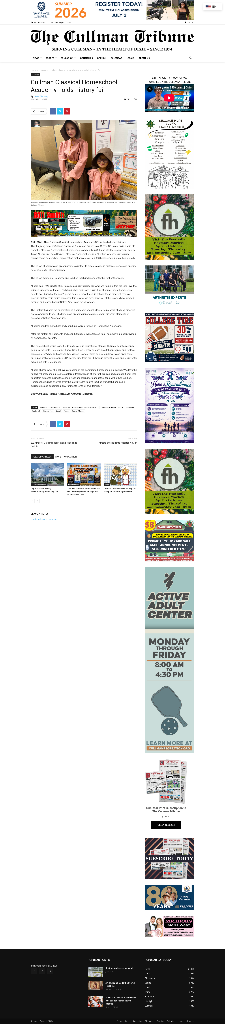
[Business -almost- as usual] (95, 972)
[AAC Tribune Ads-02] (169, 659)
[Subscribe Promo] (169, 858)
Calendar (171, 1021)
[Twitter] (192, 22)
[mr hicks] (169, 926)
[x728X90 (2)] (112, 10)
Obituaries (149, 1021)
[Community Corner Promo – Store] (169, 540)
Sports (127, 1021)
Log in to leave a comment (44, 519)
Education (43, 70)
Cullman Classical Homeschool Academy (80, 407)
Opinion (160, 1021)
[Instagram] (189, 22)
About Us (190, 1021)
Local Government (39, 485)
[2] (169, 285)
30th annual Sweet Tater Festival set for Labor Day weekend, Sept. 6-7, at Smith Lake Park (83, 491)
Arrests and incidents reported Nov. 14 (118, 442)
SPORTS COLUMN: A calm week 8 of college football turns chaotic (120, 1000)
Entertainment (73, 485)
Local (58, 411)
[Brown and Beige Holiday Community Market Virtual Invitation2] (169, 153)
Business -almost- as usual (119, 968)
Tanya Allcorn (78, 411)
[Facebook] (185, 22)
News (66, 411)
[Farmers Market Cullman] (169, 226)
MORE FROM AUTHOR (66, 457)
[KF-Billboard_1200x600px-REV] (169, 897)
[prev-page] (33, 501)
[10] (84, 223)
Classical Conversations (50, 407)
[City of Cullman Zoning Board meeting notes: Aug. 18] (47, 474)
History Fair (48, 411)
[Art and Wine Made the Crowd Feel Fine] (95, 985)
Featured (36, 411)
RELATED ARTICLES (42, 457)
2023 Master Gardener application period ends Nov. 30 (54, 444)
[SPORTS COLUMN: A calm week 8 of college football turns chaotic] (95, 1001)
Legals (180, 1021)
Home (33, 70)
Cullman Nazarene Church (112, 407)
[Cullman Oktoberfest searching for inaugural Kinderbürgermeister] (120, 474)
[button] (190, 58)
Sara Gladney (41, 96)
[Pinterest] (67, 111)
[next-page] (37, 501)
